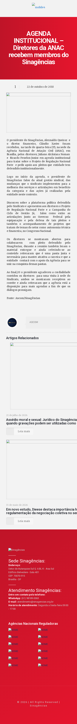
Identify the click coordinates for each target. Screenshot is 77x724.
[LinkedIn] (44, 711)
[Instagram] (49, 711)
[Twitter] (34, 711)
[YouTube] (39, 711)
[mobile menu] (72, 5)
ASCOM (34, 322)
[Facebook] (28, 711)
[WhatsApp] (23, 711)
